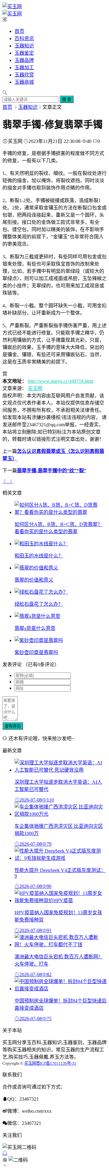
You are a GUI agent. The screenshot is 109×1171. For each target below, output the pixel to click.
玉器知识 (24, 45)
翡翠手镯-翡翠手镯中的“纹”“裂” (51, 470)
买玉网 (35, 388)
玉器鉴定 (24, 53)
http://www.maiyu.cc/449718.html (60, 381)
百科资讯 (24, 38)
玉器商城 (24, 82)
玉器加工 (24, 67)
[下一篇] (10, 481)
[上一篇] (5, 481)
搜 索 (66, 99)
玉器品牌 (24, 60)
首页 (19, 31)
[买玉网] (12, 6)
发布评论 (13, 726)
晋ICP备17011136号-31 (56, 1063)
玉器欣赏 (24, 74)
